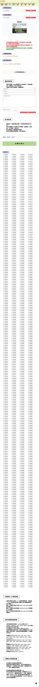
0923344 (14, 317)
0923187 (6, 479)
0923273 (14, 194)
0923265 (14, 180)
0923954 (31, 508)
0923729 (22, 552)
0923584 (22, 300)
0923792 (31, 227)
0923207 (6, 513)
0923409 (14, 430)
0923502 (22, 157)
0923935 (31, 475)
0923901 (31, 416)
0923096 (6, 321)
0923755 (31, 163)
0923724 (22, 543)
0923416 (14, 442)
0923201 (6, 503)
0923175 (6, 458)
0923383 (14, 385)
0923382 (14, 383)
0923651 (22, 416)
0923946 (31, 494)
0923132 (6, 383)
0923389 (14, 395)
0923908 (31, 428)
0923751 (31, 156)
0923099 (6, 326)
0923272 (14, 192)
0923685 (22, 475)
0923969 (31, 534)
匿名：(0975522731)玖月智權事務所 (11, 56)
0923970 (31, 536)
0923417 (14, 444)
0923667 (22, 444)
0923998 (31, 585)
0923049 (6, 239)
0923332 (14, 296)
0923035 (6, 215)
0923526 (22, 199)
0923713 (22, 524)
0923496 (14, 581)
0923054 (6, 248)
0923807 (31, 253)
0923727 (22, 548)
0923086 (6, 303)
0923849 (31, 326)
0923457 (14, 513)
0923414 (14, 439)
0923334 (14, 300)
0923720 (22, 536)
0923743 (22, 576)
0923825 (31, 284)
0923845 (31, 319)
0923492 (14, 574)
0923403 (14, 420)
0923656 (22, 425)
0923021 (6, 190)
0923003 (6, 159)
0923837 (31, 305)
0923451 (14, 503)
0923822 (31, 279)
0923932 (31, 470)
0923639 (22, 395)
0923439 (14, 482)
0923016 (6, 182)
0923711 (22, 520)
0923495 (14, 579)
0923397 (14, 409)
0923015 (6, 180)
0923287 (14, 218)
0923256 (14, 164)
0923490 (14, 571)
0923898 (31, 411)
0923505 (22, 163)
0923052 (6, 244)
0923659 (22, 430)
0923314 (14, 265)
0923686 (22, 477)
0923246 (6, 581)
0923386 (14, 390)
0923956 (31, 512)
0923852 (31, 331)
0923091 (6, 312)
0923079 (6, 291)
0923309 (14, 256)
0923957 (31, 513)
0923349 (14, 326)
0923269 (14, 187)
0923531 (22, 208)
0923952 (31, 505)
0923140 (6, 397)
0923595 (22, 319)
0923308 (14, 255)
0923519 (22, 187)
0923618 (22, 359)
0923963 (31, 524)
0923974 (31, 543)
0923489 (14, 569)
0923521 (22, 190)
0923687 (22, 479)
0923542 (22, 227)
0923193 (6, 489)
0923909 (31, 430)
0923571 (22, 277)
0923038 (6, 220)
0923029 (6, 204)
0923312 (14, 262)
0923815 (31, 267)
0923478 (14, 550)
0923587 (22, 305)
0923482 (14, 557)
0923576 (22, 286)
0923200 (6, 501)
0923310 (14, 258)
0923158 (6, 428)
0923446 (14, 494)
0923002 (6, 157)
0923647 (22, 409)
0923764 (31, 178)
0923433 (14, 472)
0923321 (14, 277)
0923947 (31, 496)
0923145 (6, 406)
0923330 (14, 293)
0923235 (6, 562)
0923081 (6, 295)
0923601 (22, 329)
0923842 (31, 314)
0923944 (31, 491)
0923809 (31, 256)
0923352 (14, 331)
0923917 (31, 444)
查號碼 (2, 1)
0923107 (6, 340)
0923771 (31, 190)
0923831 (31, 295)
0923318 (14, 272)
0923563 (22, 263)
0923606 (22, 338)
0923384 (14, 387)
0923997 (31, 583)
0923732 (22, 557)
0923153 (6, 420)
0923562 (22, 262)
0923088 (6, 307)
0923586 (22, 303)
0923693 (22, 489)
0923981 (31, 555)
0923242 (6, 574)
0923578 (22, 289)
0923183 (6, 472)
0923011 (6, 173)
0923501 (22, 156)
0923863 (31, 350)
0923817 (31, 270)
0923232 (6, 557)
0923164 (6, 439)
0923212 (6, 522)
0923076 (6, 286)
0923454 (14, 508)
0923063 (6, 263)
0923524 (22, 196)
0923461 (14, 520)
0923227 (6, 548)
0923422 (14, 453)
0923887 (31, 392)
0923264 (14, 178)
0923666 (22, 442)
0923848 (31, 324)
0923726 (22, 546)
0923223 (6, 541)
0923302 (14, 244)
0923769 (31, 187)
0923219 (6, 534)
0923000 (6, 154)
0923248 (6, 585)
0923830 (31, 293)
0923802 (31, 244)
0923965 (31, 527)
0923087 (6, 305)
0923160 (6, 432)
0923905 (31, 423)
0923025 (6, 197)
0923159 (6, 430)
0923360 (14, 345)
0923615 (22, 354)
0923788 (31, 220)
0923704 (22, 508)
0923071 (6, 277)
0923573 (22, 281)
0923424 (14, 456)
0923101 (6, 329)
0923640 (22, 397)
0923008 (6, 168)
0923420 (14, 449)
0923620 (22, 362)
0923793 (31, 229)
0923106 (6, 338)
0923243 (6, 576)
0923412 (14, 435)
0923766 (31, 182)
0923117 (6, 357)
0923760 (31, 171)
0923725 (22, 545)
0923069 (6, 274)
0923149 (6, 413)
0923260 (14, 171)
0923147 (6, 409)
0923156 (6, 425)
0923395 (14, 406)
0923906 (31, 425)
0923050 (6, 241)
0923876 (31, 373)
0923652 (22, 418)
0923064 (6, 265)
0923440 (14, 484)
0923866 (31, 355)
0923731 (22, 555)
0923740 (22, 571)
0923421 (14, 451)
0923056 (6, 251)
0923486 (14, 564)
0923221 (6, 538)
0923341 (14, 312)
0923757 (31, 166)
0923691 (22, 486)
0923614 (22, 352)
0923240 (6, 571)
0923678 (22, 463)
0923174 (6, 456)
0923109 (6, 343)
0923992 (31, 574)
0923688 (22, 480)
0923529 (22, 204)
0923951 (31, 503)
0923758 (31, 168)
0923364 (14, 352)
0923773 (31, 194)
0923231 (6, 555)
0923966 (31, 529)
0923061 (6, 260)
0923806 (31, 251)
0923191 (6, 486)
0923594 (22, 317)
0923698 (22, 498)
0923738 (22, 567)
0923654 (22, 421)
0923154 (6, 421)
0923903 (31, 420)
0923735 (22, 562)
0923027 (6, 201)
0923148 (6, 411)
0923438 (14, 480)
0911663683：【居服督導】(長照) (10, 64)
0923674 (22, 456)
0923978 (31, 550)
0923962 (31, 522)
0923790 (31, 223)
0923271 (14, 190)
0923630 (22, 380)
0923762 (31, 175)
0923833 (31, 298)
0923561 (22, 260)
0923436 (14, 477)
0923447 (14, 496)
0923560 (22, 258)
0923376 (14, 373)
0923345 (14, 319)
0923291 (14, 225)
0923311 (14, 260)
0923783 (31, 211)
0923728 (22, 550)
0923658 (22, 428)
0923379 (14, 378)
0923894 (31, 404)
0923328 (14, 289)
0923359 (14, 343)
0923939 (31, 482)
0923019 (6, 187)
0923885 (31, 388)
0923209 (6, 517)
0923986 (31, 564)
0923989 (31, 569)
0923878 (31, 376)
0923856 (31, 338)
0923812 (31, 262)
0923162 (6, 435)
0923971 (31, 538)
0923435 (14, 475)
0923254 (14, 161)
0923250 (14, 154)
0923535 (22, 215)
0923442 (14, 487)
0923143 (6, 402)
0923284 (14, 213)
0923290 (14, 223)
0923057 (6, 253)
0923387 (14, 392)
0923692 (22, 487)
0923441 (14, 486)
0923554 (22, 248)
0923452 (14, 505)
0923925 (31, 458)
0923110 (6, 345)
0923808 (31, 255)
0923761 (31, 173)
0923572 (22, 279)
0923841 (31, 312)
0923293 (14, 229)
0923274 (14, 196)
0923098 (6, 324)
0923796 (31, 234)
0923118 (6, 359)
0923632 (22, 383)
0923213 (6, 524)
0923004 (6, 161)
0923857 (31, 340)
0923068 (6, 272)
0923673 (22, 454)
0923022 (6, 192)
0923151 (6, 416)
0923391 (14, 399)
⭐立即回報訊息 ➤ (19, 72)
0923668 (22, 446)
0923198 (6, 498)
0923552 (22, 244)
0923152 (6, 418)
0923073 (6, 281)
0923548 (22, 237)
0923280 (14, 206)
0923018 (6, 185)
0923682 (22, 470)
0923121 (6, 364)
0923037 (6, 218)
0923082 (6, 296)
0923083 (6, 298)
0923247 (6, 583)
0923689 (22, 482)
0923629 (22, 378)
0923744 (22, 578)
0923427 (14, 461)
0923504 (22, 161)
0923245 (6, 579)
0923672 (22, 453)
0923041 (6, 225)
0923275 (14, 197)
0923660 (22, 432)
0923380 (14, 380)
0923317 (14, 270)
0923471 (14, 538)
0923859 (31, 343)
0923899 (31, 413)
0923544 (22, 230)
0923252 (14, 157)
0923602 (22, 331)
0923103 (6, 333)
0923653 (22, 420)
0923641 (22, 399)
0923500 (22, 154)
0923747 (22, 583)
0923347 (14, 322)
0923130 (6, 380)
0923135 (6, 388)
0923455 (14, 510)
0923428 (14, 463)
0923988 (31, 567)
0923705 (22, 510)
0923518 (22, 185)
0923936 (31, 477)
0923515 (22, 180)
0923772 (31, 192)
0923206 (6, 512)
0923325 (14, 284)
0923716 (22, 529)
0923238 (6, 567)
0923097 (6, 322)
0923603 (22, 333)
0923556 (22, 251)
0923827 (31, 288)
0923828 (31, 289)
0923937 (31, 479)
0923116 (6, 355)
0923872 (31, 366)
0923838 (31, 307)
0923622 (22, 366)
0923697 (22, 496)
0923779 (31, 204)
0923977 (31, 548)
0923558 (22, 255)
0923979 (31, 552)
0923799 (31, 239)
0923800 (31, 241)
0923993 (31, 576)
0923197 (6, 496)
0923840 (31, 310)
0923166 (6, 442)
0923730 (22, 553)
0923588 (22, 307)
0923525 (22, 197)
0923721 (22, 538)
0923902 (31, 418)
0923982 (31, 557)
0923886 (31, 390)
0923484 (14, 560)
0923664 (22, 439)
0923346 (14, 321)
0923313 (14, 263)
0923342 (14, 314)
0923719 (22, 534)
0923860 (31, 345)
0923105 (6, 336)
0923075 (6, 284)
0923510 (22, 171)
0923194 (6, 491)
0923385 (14, 388)
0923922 (31, 453)
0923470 (14, 536)
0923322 (14, 279)
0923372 (14, 366)
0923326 (14, 286)
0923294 (14, 230)
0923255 (14, 163)
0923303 (14, 246)
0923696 (22, 494)
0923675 (22, 458)
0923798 (31, 237)
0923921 (31, 451)
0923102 (6, 331)
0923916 (31, 442)
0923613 (22, 350)
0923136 (6, 390)
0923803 (31, 246)
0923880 (31, 380)
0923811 (31, 260)
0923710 (22, 519)
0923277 (14, 201)
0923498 (14, 585)
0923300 (14, 241)
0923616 (22, 355)
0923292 (14, 227)
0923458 (14, 515)
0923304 (14, 248)
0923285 (14, 215)
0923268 (14, 185)
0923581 (22, 295)
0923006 (6, 164)
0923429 (14, 465)
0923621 (22, 364)
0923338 (14, 307)
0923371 (14, 364)
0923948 (31, 498)
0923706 (22, 512)
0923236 (6, 564)
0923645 (22, 406)
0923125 (6, 371)
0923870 (31, 362)
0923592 (22, 314)
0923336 (14, 303)
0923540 (22, 223)
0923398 (14, 411)
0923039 (6, 222)
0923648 (22, 411)
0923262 (14, 175)
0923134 (6, 387)
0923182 (6, 470)
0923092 (6, 314)
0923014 (6, 178)
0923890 (31, 397)
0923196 (6, 494)
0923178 (6, 463)
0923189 (6, 482)
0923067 (6, 270)
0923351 (14, 329)
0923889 (31, 395)
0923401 (14, 416)
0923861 (31, 347)
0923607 (22, 340)
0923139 (6, 395)
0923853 (31, 333)
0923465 (14, 527)
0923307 (14, 253)
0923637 (22, 392)
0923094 (6, 317)
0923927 (31, 461)
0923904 (31, 421)
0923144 (6, 404)
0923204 (6, 508)
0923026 (6, 199)
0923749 (22, 586)
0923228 (6, 550)
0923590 (22, 310)
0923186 (6, 477)
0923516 (22, 182)
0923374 (14, 369)
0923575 (22, 284)
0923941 (31, 486)
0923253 (14, 159)
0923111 (6, 347)
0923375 (14, 371)
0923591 (22, 312)
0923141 (6, 399)
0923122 (6, 366)
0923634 (22, 387)
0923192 (6, 487)
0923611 (22, 347)
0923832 (31, 296)
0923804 (31, 248)
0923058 (6, 255)
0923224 (6, 543)
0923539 (22, 222)
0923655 (22, 423)
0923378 (14, 376)
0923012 (6, 175)
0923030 (6, 206)
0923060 (6, 258)
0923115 (6, 354)
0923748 (22, 585)
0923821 (31, 277)
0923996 (31, 581)
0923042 (6, 227)
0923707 (22, 513)
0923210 (6, 519)
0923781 (31, 208)
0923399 (14, 413)
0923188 (6, 480)
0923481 (14, 555)
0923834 (31, 300)
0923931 (31, 468)
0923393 (14, 402)
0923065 (6, 267)
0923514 (22, 178)
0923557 (22, 253)
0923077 (6, 288)
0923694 (22, 491)
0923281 (14, 208)
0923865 (31, 354)
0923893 (31, 402)
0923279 (14, 204)
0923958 (31, 515)
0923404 (14, 421)
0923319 (14, 274)
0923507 (22, 166)
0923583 (22, 298)
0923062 (6, 262)
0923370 (14, 362)
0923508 (22, 168)
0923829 (31, 291)
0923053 (6, 246)
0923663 (22, 437)
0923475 (14, 545)
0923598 (22, 324)
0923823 (31, 281)
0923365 (14, 354)
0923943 (31, 489)
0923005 (6, 163)
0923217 (6, 531)
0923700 (22, 501)
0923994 (31, 578)
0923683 (22, 472)
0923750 (31, 154)
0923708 (22, 515)
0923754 (31, 161)
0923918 (31, 446)
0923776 (31, 199)
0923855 (31, 336)
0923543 (22, 229)
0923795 (31, 232)
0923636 (22, 390)
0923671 (22, 451)
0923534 (22, 213)
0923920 (31, 449)
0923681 (22, 468)
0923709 (22, 517)
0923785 (31, 215)
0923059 (6, 256)
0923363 (14, 350)
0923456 (14, 512)
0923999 (31, 586)
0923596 (22, 321)
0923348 (14, 324)
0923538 (22, 220)
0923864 (31, 352)
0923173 (6, 454)
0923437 (14, 479)
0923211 (6, 520)
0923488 (14, 567)
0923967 (31, 531)
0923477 (14, 548)
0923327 (14, 288)
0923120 (6, 362)
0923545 (22, 232)
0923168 (6, 446)
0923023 (6, 194)
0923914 (31, 439)
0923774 (31, 196)
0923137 (6, 392)
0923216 (6, 529)
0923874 (31, 369)
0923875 (31, 371)
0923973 (31, 541)
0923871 (31, 364)
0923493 (14, 576)
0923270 (14, 189)
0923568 (22, 272)
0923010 (6, 171)
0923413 (14, 437)
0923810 (31, 258)
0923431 (14, 468)
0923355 (14, 336)
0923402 (14, 418)
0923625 (22, 371)
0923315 (14, 267)
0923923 (31, 454)
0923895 (31, 406)
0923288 (14, 220)
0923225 (6, 545)
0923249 (6, 586)
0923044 (6, 230)
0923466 (14, 529)
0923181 (6, 468)
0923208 (6, 515)
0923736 (22, 564)
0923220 (6, 536)
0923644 (22, 404)
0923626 (22, 373)
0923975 (31, 545)
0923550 (22, 241)
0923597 (22, 322)
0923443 (14, 489)
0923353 (14, 333)
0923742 (22, 574)
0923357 (14, 340)
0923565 (22, 267)
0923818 (31, 272)
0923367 (14, 357)
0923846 (31, 321)
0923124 (6, 369)
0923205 (6, 510)
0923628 (22, 376)
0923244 (6, 578)
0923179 (6, 465)
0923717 (22, 531)
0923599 (22, 326)
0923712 (22, 522)
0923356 (14, 338)
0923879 (31, 378)
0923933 (31, 472)
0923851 (31, 329)
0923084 (6, 300)
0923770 (31, 189)
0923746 (22, 581)
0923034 (6, 213)
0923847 (31, 322)
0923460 (14, 519)
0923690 (22, 484)
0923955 (31, 510)
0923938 (31, 480)
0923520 (22, 189)
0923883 (31, 385)
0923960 (31, 519)
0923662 (22, 435)
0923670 (22, 449)
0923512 (22, 175)
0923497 (14, 583)
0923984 (31, 560)
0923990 (31, 571)
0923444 (14, 491)
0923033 (6, 211)
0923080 (6, 293)
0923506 (22, 164)
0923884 (31, 387)
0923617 (22, 357)
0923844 (31, 317)
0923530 (22, 206)
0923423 (14, 454)
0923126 (6, 373)
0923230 (6, 553)
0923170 (6, 449)
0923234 (6, 560)
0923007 (6, 166)
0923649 (22, 413)
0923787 (31, 218)
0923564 (22, 265)
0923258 (14, 168)
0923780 (31, 206)
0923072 (6, 279)
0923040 (6, 223)
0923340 (14, 310)
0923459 (14, 517)
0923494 (14, 578)
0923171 (6, 451)
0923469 (14, 534)
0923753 (31, 159)
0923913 (31, 437)
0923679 (22, 465)
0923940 (31, 484)
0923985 (31, 562)
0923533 (22, 211)
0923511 (22, 173)
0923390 (14, 397)
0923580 (22, 293)
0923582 (22, 296)
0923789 (31, 222)
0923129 (6, 378)
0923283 (14, 211)
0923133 (6, 385)
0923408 (14, 428)
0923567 (22, 270)
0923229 (6, 552)
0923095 (6, 319)
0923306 (14, 251)
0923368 (14, 359)
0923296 (14, 234)
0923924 (31, 456)
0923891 (31, 399)
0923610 (22, 345)
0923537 (22, 218)
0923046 (6, 234)
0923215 (6, 527)
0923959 (31, 517)
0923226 (6, 546)
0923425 (14, 458)
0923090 (6, 310)
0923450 (14, 501)
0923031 (6, 208)
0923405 (14, 423)
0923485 (14, 562)
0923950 (31, 501)
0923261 (14, 173)
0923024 (6, 196)
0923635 (22, 388)
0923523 (22, 194)
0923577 (22, 288)
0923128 (6, 376)
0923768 (31, 185)
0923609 (22, 343)
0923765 (31, 180)
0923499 (14, 586)
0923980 (31, 553)
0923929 (31, 465)
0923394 (14, 404)
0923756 (31, 164)
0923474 (14, 543)
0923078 (6, 289)
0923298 (14, 237)
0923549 (22, 239)
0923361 (14, 347)
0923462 (14, 522)
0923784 (31, 213)
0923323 (14, 281)
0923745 (22, 579)
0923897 (31, 409)
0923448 (14, 498)
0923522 (22, 192)
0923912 (31, 435)
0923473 (14, 541)
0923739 (22, 569)
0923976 (31, 546)
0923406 (14, 425)
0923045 (6, 232)
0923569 (22, 274)
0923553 (22, 246)
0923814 (31, 265)
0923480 (14, 553)
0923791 (31, 225)
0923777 (31, 201)
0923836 (31, 303)
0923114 (6, 352)
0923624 (22, 369)
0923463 (14, 524)
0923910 (31, 432)
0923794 (31, 230)
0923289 (14, 222)
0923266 (14, 182)
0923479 (14, 552)
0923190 (6, 484)
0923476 (14, 546)
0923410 (14, 432)
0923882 (31, 383)
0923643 (22, 402)
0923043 (6, 229)
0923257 (14, 166)
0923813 (31, 263)
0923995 (31, 579)
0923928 (31, 463)
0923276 (14, 199)
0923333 (14, 298)
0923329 (14, 291)
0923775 (31, 197)
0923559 (22, 256)
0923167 (6, 444)
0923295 (14, 232)
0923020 (6, 189)
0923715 (22, 527)
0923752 (31, 157)
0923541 (22, 225)
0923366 (14, 355)
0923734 (22, 560)
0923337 (14, 305)
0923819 (31, 274)
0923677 (22, 461)
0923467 (14, 531)
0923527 (22, 201)
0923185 (6, 475)
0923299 (14, 239)
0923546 (22, 234)
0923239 (6, 569)
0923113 (6, 350)
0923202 (6, 505)
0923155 (6, 423)
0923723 (22, 541)
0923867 (31, 357)
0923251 (14, 156)
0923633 (22, 385)
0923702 (22, 505)
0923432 (14, 470)
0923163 (6, 437)
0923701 (22, 503)
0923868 (31, 359)
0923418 (14, 446)
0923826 (31, 286)
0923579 (22, 291)
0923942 (31, 487)
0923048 (6, 237)
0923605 (22, 336)
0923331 (14, 295)
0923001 (6, 156)
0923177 (6, 461)
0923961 (31, 520)
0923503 (22, 159)
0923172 (6, 453)
